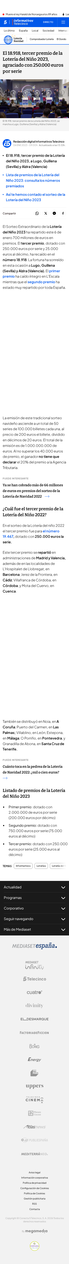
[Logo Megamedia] (36, 1231)
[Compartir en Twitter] (45, 213)
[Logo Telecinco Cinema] (34, 1099)
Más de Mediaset (17, 929)
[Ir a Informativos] (22, 22)
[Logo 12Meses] (34, 1113)
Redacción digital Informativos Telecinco (38, 141)
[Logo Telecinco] (34, 979)
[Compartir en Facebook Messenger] (54, 213)
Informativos (23, 866)
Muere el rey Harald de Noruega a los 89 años (31, 14)
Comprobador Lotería (42, 39)
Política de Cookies (34, 1193)
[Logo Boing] (34, 1046)
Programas (13, 897)
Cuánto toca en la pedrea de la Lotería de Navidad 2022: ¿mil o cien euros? (32, 769)
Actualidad (12, 887)
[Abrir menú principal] (63, 22)
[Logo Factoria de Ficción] (34, 1032)
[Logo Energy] (34, 1059)
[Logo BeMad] (34, 1073)
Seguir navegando (18, 918)
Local (35, 30)
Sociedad (48, 30)
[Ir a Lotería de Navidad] (14, 39)
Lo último (9, 30)
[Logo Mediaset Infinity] (34, 965)
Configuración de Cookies (34, 1188)
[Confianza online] (34, 1249)
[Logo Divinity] (34, 1006)
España (23, 30)
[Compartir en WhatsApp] (37, 213)
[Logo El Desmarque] (34, 1019)
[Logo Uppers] (34, 1086)
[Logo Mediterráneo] (34, 1153)
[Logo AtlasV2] (34, 1127)
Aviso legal (34, 1172)
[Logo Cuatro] (34, 992)
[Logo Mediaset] (35, 948)
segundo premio (41, 282)
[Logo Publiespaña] (34, 1140)
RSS (34, 1203)
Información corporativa (34, 1177)
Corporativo (14, 908)
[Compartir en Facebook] (63, 213)
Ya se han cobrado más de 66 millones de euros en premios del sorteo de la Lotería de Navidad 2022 (33, 491)
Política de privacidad (34, 1182)
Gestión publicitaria (34, 1198)
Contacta (34, 1209)
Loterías (41, 866)
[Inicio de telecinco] (5, 22)
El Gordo (61, 39)
